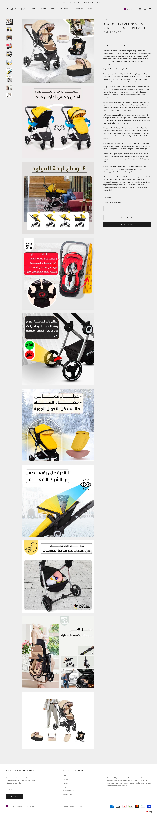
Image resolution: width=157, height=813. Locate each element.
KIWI (105, 20)
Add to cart (127, 218)
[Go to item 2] (9, 29)
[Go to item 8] (9, 79)
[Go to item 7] (9, 71)
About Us (65, 779)
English (30, 806)
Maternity (78, 9)
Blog (90, 9)
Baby (34, 9)
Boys (53, 9)
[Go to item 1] (9, 21)
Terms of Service (68, 791)
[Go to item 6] (9, 62)
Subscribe (14, 797)
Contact (65, 783)
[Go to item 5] (9, 54)
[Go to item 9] (9, 87)
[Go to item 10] (9, 95)
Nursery (64, 9)
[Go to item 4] (9, 46)
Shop (64, 775)
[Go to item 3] (9, 38)
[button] (151, 811)
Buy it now (127, 224)
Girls (43, 9)
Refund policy (67, 794)
